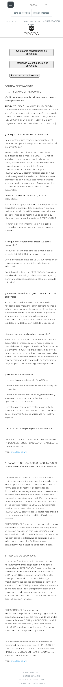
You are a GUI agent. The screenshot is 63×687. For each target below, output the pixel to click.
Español (33, 5)
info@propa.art (19, 452)
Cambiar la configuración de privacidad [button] (31, 52)
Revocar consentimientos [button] (24, 75)
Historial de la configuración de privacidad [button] (31, 64)
